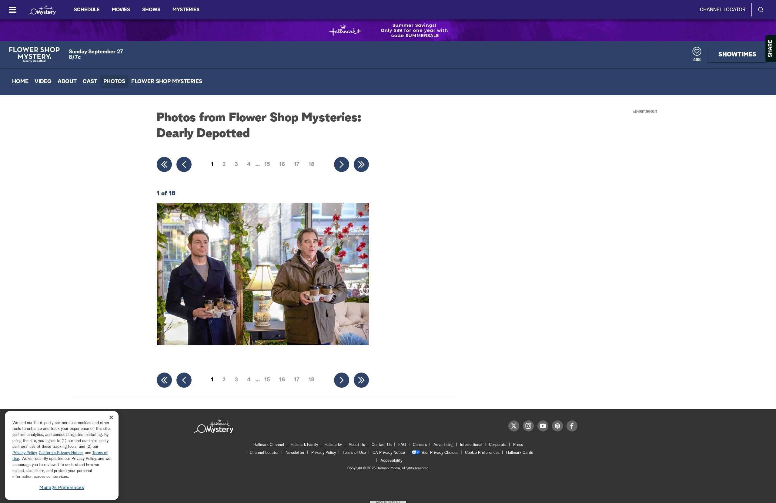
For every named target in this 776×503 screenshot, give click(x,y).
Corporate (498, 445)
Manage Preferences (61, 487)
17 (296, 164)
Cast (90, 81)
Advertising (443, 445)
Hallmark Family (304, 445)
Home (20, 81)
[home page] (42, 10)
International (471, 445)
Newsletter (295, 453)
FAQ (402, 445)
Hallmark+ (333, 445)
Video (43, 81)
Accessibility (391, 461)
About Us (357, 445)
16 (282, 164)
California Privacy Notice (61, 453)
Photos (114, 81)
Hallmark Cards (519, 453)
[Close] (111, 417)
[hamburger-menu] (12, 9)
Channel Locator (722, 9)
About (67, 81)
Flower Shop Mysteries (166, 81)
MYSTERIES (185, 9)
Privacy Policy (323, 453)
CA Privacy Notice (389, 453)
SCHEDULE (87, 9)
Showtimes (737, 55)
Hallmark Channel (268, 445)
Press (518, 445)
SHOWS (151, 9)
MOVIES (121, 9)
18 (311, 164)
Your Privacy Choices (439, 453)
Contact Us (382, 445)
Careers (420, 445)
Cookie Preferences (482, 453)
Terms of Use (354, 453)
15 (267, 164)
